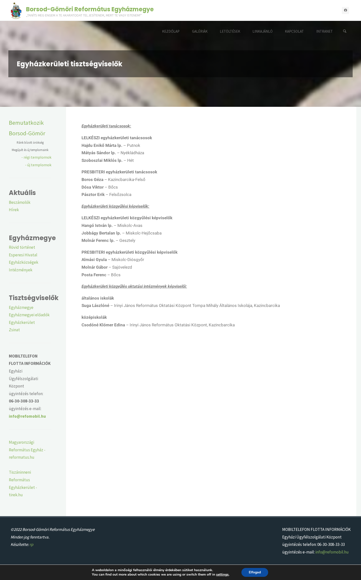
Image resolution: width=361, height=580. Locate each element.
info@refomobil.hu (332, 552)
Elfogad (255, 572)
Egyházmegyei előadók (29, 315)
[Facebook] (345, 10)
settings (222, 574)
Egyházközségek (23, 262)
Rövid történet (22, 247)
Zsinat (14, 329)
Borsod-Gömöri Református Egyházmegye (90, 9)
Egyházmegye (21, 307)
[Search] (345, 31)
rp (31, 544)
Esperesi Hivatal (23, 255)
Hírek (14, 209)
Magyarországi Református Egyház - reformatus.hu (27, 450)
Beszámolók (19, 202)
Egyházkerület (22, 322)
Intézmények (20, 270)
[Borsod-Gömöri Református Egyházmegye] (16, 10)
